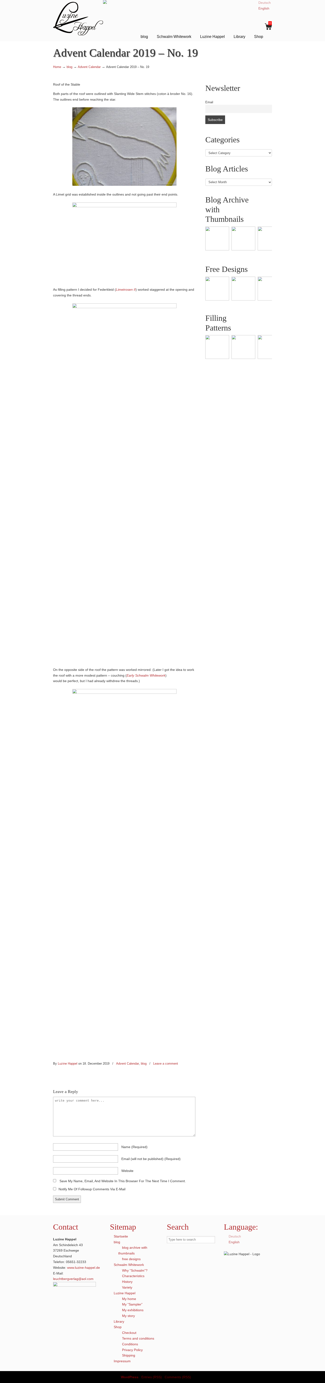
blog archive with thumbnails (132, 1250)
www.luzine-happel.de (83, 1267)
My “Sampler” (132, 1304)
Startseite (121, 1236)
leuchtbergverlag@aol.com (73, 1279)
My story (128, 1316)
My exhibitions (132, 1310)
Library (119, 1321)
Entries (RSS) (151, 1377)
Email (209, 102)
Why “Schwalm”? (135, 1270)
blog (69, 67)
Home (57, 67)
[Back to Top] (319, 1377)
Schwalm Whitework (129, 1265)
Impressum (122, 1361)
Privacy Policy (132, 1350)
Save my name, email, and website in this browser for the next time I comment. (122, 1181)
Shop (118, 1327)
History (127, 1282)
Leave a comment (165, 1063)
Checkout (129, 1333)
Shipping (128, 1355)
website (127, 1171)
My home (129, 1299)
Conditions (130, 1344)
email (151, 1159)
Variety (127, 1287)
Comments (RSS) (178, 1377)
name (134, 1147)
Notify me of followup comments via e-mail (92, 1189)
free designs (131, 1259)
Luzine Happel (78, 18)
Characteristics (133, 1276)
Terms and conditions (138, 1338)
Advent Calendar (89, 67)
